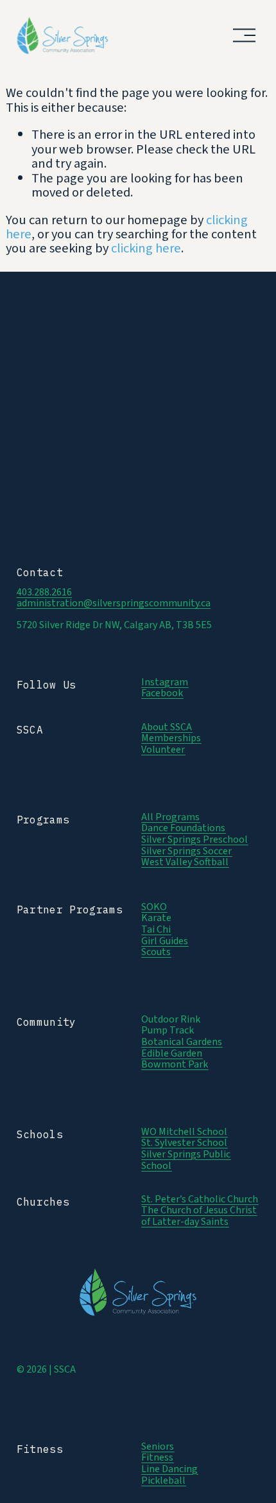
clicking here (146, 248)
